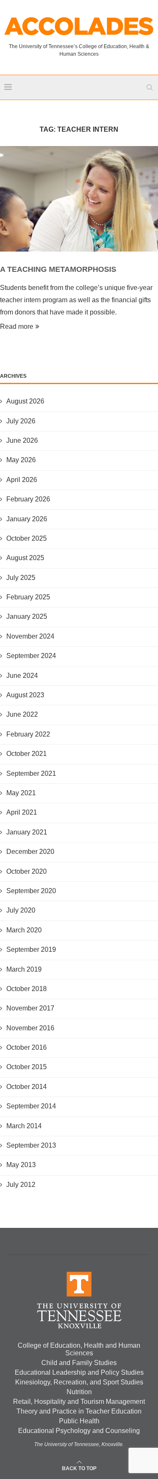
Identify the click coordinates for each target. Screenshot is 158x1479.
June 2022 (22, 714)
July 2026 (20, 421)
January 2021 (26, 832)
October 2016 (26, 1047)
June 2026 (22, 440)
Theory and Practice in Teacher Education (79, 1411)
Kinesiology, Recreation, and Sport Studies (79, 1382)
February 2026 (28, 499)
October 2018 (26, 988)
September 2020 (31, 890)
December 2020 (30, 851)
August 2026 (25, 401)
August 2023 (25, 695)
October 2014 (26, 1086)
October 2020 (26, 871)
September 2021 (31, 773)
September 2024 (31, 655)
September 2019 (31, 949)
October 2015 (26, 1066)
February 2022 (28, 734)
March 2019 (24, 969)
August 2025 (25, 557)
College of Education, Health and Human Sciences (79, 1349)
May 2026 (21, 459)
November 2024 (30, 636)
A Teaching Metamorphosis (58, 269)
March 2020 (24, 930)
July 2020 (20, 910)
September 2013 (31, 1145)
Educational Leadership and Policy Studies (79, 1372)
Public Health (79, 1421)
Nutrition (79, 1391)
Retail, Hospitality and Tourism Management (79, 1401)
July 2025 (20, 577)
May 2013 (21, 1164)
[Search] (149, 87)
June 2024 (22, 675)
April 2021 (21, 812)
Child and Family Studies (79, 1362)
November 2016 (30, 1028)
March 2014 (24, 1126)
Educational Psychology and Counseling (79, 1430)
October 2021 (26, 753)
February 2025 (28, 597)
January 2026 (26, 519)
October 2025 (26, 538)
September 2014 (31, 1106)
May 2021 (21, 792)
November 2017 (30, 1008)
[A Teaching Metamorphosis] (79, 199)
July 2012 (20, 1184)
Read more (16, 326)
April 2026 (21, 479)
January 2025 (26, 616)
